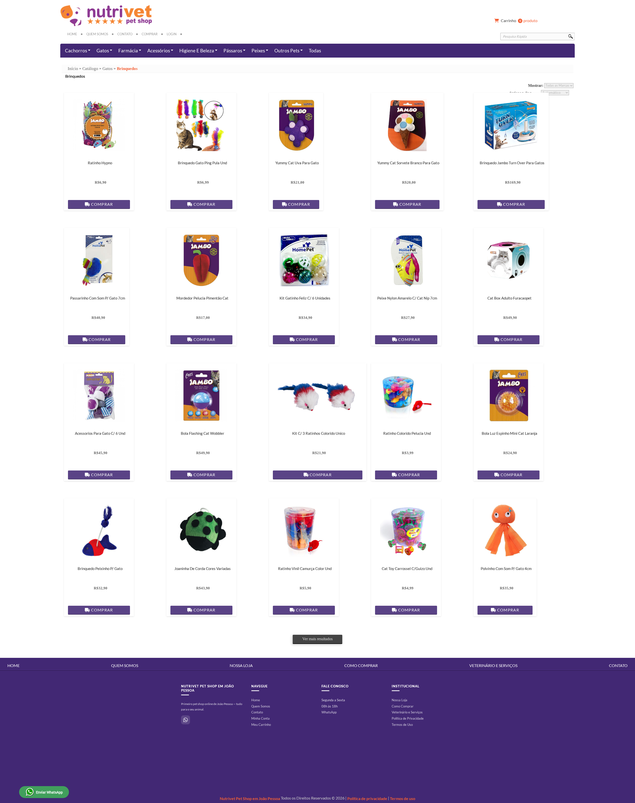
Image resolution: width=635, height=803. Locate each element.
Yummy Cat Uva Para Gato (296, 163)
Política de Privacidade (408, 718)
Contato (124, 34)
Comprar (150, 34)
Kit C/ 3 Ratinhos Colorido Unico (318, 433)
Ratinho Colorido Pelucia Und (407, 433)
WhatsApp (329, 712)
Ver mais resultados (317, 639)
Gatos (107, 68)
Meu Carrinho (261, 725)
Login (172, 34)
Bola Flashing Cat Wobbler (202, 433)
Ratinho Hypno (100, 163)
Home (72, 34)
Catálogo (90, 68)
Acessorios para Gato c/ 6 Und (100, 433)
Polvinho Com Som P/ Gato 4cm (506, 568)
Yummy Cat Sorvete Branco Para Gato (408, 163)
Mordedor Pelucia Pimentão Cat (202, 298)
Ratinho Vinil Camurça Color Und (305, 568)
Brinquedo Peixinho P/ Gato (100, 568)
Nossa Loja (241, 665)
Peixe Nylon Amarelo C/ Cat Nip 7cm (407, 298)
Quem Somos (97, 34)
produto (519, 21)
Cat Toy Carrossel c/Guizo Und (407, 568)
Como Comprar (361, 665)
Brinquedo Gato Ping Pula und (202, 163)
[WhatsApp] (185, 719)
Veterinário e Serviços (493, 665)
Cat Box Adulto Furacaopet (509, 298)
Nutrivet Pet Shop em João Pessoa (250, 798)
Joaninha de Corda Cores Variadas (202, 568)
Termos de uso (402, 798)
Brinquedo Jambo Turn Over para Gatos (512, 163)
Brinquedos (127, 68)
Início (73, 68)
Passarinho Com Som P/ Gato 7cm (97, 298)
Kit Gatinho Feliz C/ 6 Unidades (304, 298)
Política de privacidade (367, 798)
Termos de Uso (402, 725)
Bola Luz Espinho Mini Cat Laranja (509, 433)
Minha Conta (260, 718)
